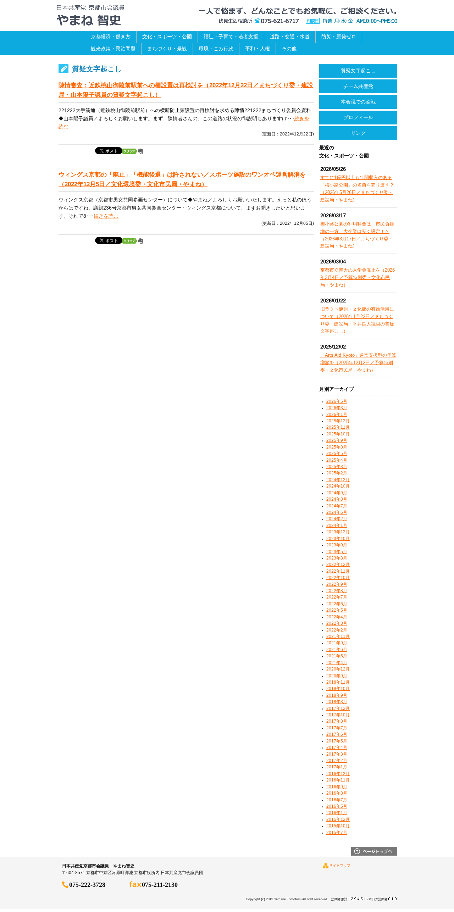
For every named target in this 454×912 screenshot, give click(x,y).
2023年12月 (338, 532)
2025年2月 (336, 473)
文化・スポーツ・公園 (167, 36)
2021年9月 (336, 643)
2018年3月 (336, 702)
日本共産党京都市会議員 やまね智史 (90, 15)
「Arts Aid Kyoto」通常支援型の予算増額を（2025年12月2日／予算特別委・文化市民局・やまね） (358, 362)
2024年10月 (338, 486)
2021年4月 (336, 663)
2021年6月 (336, 649)
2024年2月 (336, 519)
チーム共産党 (358, 86)
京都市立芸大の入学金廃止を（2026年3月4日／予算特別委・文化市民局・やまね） (357, 277)
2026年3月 (336, 408)
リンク (358, 133)
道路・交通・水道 (290, 36)
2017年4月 (336, 747)
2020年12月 (338, 669)
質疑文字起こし (358, 70)
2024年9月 (336, 493)
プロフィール (358, 117)
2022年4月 (336, 617)
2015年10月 (338, 826)
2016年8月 (336, 793)
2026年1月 (336, 414)
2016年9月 (336, 787)
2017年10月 (338, 715)
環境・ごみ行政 (216, 48)
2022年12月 (338, 564)
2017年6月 (336, 734)
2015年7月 (336, 832)
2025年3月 (336, 467)
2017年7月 (336, 728)
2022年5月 (336, 610)
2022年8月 (336, 591)
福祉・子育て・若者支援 (231, 36)
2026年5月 (336, 401)
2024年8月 (336, 499)
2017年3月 (336, 754)
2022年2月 (336, 630)
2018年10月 (338, 688)
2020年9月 (336, 676)
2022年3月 (336, 623)
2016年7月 (336, 800)
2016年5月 (336, 806)
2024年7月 (336, 506)
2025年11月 (338, 427)
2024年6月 (336, 512)
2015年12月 (338, 819)
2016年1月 (336, 813)
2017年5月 (336, 741)
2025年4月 (336, 460)
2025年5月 (336, 453)
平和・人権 (257, 48)
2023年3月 (336, 558)
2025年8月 (336, 447)
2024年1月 (336, 525)
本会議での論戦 (358, 102)
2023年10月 (338, 538)
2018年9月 (336, 695)
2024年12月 (338, 480)
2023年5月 (336, 552)
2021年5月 (336, 656)
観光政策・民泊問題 (113, 48)
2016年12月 (338, 774)
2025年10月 (338, 434)
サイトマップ (339, 865)
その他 (289, 48)
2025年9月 (336, 440)
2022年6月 (336, 604)
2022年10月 (338, 577)
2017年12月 (338, 708)
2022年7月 (336, 597)
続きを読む (106, 216)
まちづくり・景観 (167, 48)
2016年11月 (338, 780)
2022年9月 (336, 584)
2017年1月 (336, 767)
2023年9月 (336, 545)
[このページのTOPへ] (374, 854)
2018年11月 (338, 682)
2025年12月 (338, 421)
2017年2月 (336, 760)
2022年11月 (338, 571)
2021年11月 (338, 636)
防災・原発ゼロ (338, 36)
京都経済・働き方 (111, 36)
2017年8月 (336, 721)
